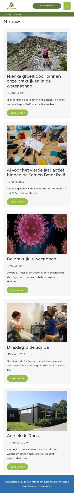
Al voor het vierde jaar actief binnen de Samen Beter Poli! (36, 172)
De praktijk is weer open (31, 258)
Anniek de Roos (23, 435)
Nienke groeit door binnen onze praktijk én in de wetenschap (34, 81)
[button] (47, 6)
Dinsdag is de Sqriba (28, 347)
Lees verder (17, 112)
